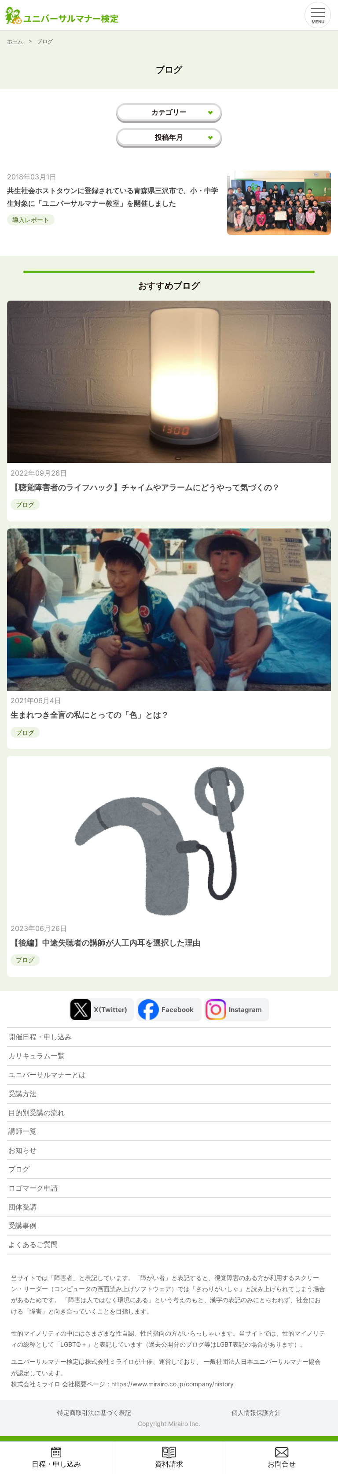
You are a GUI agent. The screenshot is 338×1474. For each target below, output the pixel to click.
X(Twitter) (110, 1009)
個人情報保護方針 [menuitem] (256, 1412)
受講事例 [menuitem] (22, 1225)
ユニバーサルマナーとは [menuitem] (47, 1074)
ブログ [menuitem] (18, 1169)
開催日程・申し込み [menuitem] (40, 1036)
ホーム (15, 41)
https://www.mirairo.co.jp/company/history (172, 1384)
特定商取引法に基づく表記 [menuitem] (94, 1412)
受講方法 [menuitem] (22, 1093)
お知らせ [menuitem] (22, 1150)
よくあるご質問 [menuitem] (33, 1244)
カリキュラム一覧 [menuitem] (36, 1055)
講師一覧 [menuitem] (22, 1131)
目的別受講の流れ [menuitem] (36, 1112)
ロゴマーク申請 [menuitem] (33, 1188)
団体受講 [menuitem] (22, 1206)
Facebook (178, 1009)
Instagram (245, 1009)
